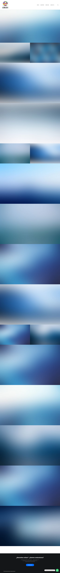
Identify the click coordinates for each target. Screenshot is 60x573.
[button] (57, 570)
